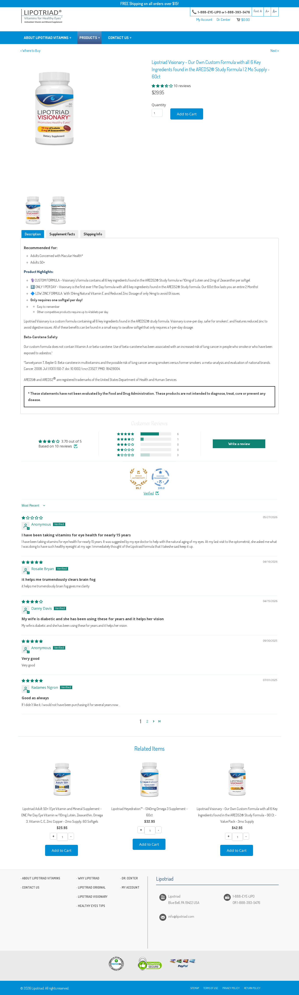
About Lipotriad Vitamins (47, 37)
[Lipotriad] (42, 16)
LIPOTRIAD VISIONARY (92, 896)
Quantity (159, 104)
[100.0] (160, 477)
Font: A (258, 11)
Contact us (119, 37)
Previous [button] (23, 125)
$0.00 (245, 19)
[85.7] (138, 477)
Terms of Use (210, 988)
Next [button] (144, 125)
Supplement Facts (62, 234)
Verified (149, 493)
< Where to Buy (30, 50)
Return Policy (252, 988)
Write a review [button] (239, 444)
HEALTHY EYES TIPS (91, 906)
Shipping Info (93, 234)
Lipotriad (38, 988)
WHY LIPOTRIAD (88, 878)
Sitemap (194, 988)
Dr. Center (223, 20)
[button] (163, 85)
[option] (83, 108)
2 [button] (147, 721)
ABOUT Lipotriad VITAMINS (41, 878)
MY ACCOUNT (130, 887)
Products (89, 37)
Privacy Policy (231, 988)
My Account (204, 20)
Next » (275, 50)
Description (33, 234)
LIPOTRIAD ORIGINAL (92, 887)
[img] (32, 517)
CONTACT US (30, 887)
